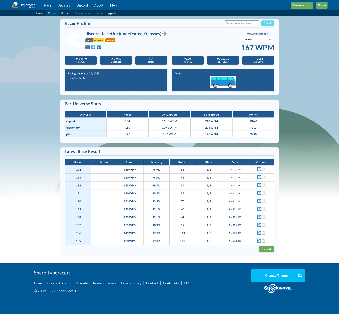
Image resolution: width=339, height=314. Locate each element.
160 (127, 127)
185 (78, 241)
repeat (70, 121)
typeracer (28, 5)
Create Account (301, 5)
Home (39, 13)
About (98, 5)
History (65, 13)
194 (127, 121)
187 (78, 225)
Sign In (322, 5)
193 (78, 177)
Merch (114, 5)
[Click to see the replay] (259, 169)
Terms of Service (104, 283)
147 (127, 134)
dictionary (73, 127)
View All (266, 249)
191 (78, 193)
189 (78, 209)
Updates (64, 5)
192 (78, 185)
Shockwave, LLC (278, 289)
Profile (52, 13)
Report (110, 40)
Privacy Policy (131, 283)
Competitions (82, 13)
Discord (82, 5)
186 (78, 233)
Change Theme (276, 275)
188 (78, 217)
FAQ (187, 283)
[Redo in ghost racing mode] (263, 169)
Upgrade (111, 13)
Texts (98, 13)
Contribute (171, 283)
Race (47, 5)
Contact (152, 283)
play (69, 134)
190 (78, 201)
